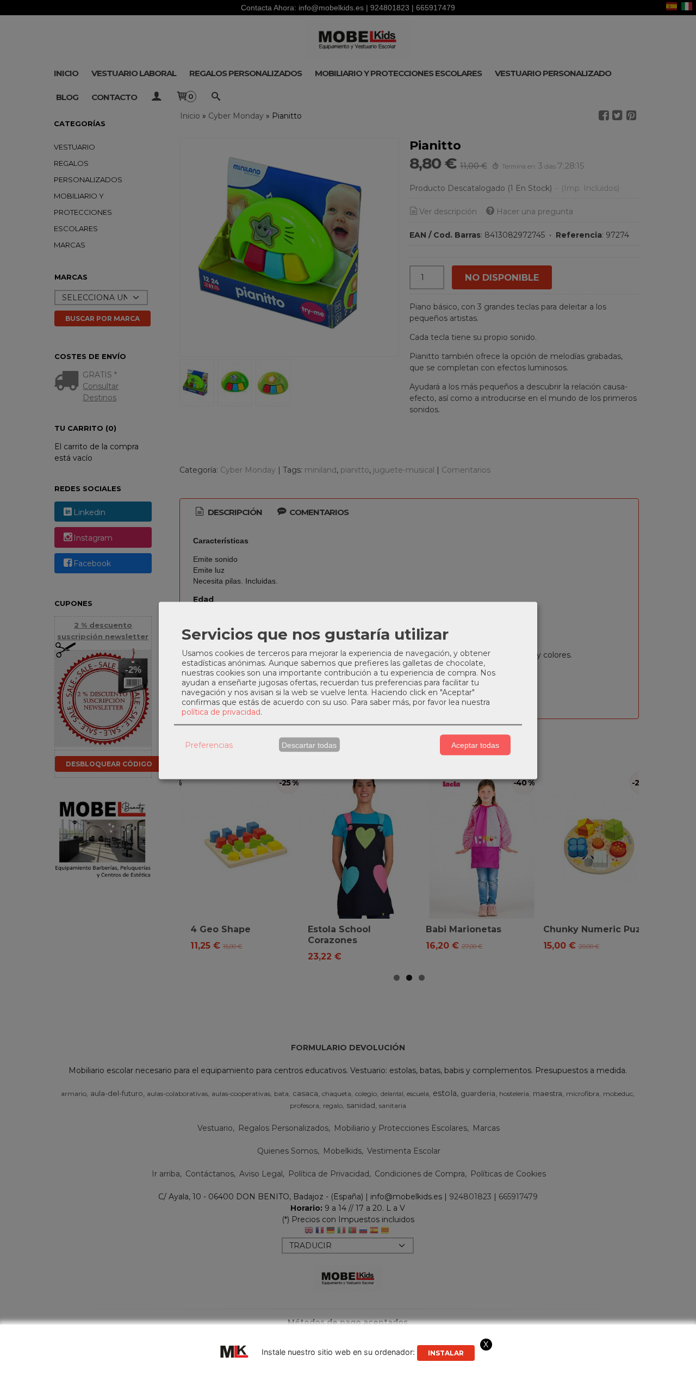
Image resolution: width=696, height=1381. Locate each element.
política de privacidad (221, 712)
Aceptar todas (475, 744)
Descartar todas (309, 744)
